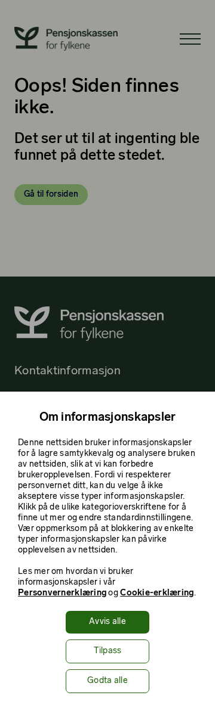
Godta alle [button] (107, 680)
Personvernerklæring (62, 593)
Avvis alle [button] (107, 621)
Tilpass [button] (108, 651)
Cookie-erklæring (157, 593)
